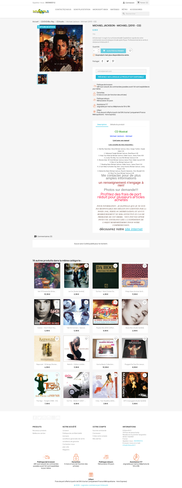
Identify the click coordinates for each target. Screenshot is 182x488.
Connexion (97, 433)
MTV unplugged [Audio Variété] (135, 401)
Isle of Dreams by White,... (47, 291)
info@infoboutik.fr (129, 445)
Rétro (125, 9)
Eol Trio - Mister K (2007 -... (76, 401)
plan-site (66, 447)
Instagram (49, 418)
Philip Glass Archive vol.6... (134, 291)
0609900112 (50, 2)
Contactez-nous (69, 444)
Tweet (108, 61)
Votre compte (99, 427)
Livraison (66, 430)
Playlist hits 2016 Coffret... (105, 328)
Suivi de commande (99, 430)
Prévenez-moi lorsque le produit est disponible (121, 77)
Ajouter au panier (113, 50)
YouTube (44, 418)
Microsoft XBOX (100, 9)
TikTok (53, 418)
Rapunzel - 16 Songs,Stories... (47, 364)
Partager (102, 61)
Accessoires (136, 9)
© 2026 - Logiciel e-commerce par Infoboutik (91, 485)
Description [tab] (102, 124)
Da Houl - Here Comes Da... (105, 291)
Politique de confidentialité (72, 433)
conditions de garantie (71, 441)
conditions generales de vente (74, 439)
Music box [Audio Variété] (135, 328)
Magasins (66, 450)
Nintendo (114, 9)
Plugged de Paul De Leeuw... (135, 364)
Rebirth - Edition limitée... (76, 364)
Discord (58, 418)
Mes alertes (97, 439)
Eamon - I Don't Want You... (47, 328)
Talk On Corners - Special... (76, 328)
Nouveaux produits (39, 430)
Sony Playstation (82, 9)
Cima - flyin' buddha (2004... (106, 401)
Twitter (39, 418)
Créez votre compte (100, 436)
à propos (66, 436)
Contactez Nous (63, 9)
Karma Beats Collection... (106, 364)
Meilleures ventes (39, 433)
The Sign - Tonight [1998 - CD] (47, 401)
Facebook (35, 418)
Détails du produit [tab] (117, 124)
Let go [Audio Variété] (76, 291)
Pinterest (113, 61)
